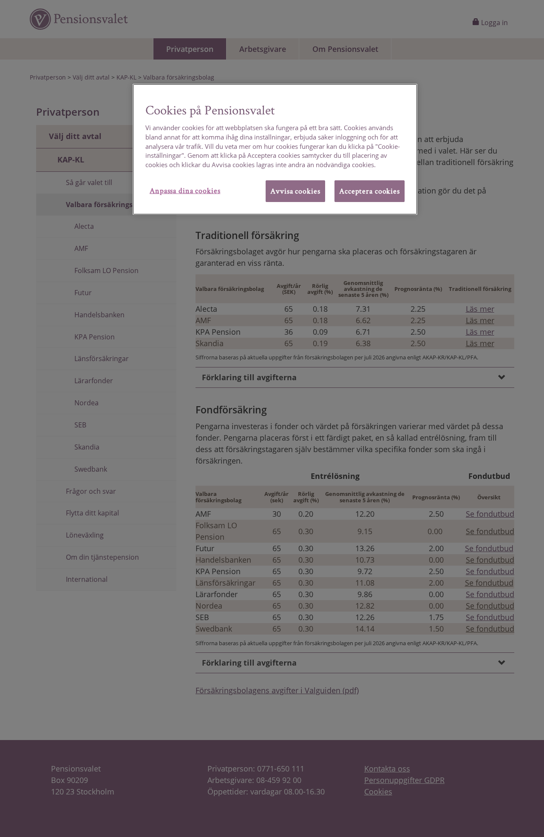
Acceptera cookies (369, 191)
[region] (275, 149)
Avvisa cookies (295, 191)
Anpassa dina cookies (185, 190)
